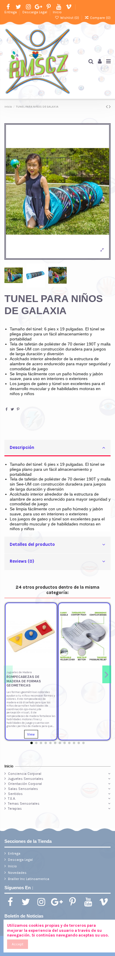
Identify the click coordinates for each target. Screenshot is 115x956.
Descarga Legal (35, 12)
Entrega (11, 12)
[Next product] (110, 106)
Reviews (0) (22, 561)
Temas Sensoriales (24, 803)
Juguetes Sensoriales (25, 779)
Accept (17, 944)
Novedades (17, 873)
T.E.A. (12, 798)
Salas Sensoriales (23, 789)
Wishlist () (69, 18)
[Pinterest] (18, 409)
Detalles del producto (32, 544)
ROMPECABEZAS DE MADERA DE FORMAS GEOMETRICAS (23, 681)
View (31, 734)
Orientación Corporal (25, 784)
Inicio (57, 12)
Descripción (22, 447)
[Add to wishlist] (51, 612)
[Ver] (51, 632)
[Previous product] (107, 106)
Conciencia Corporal (24, 774)
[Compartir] (7, 409)
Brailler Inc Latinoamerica (28, 879)
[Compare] (51, 622)
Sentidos (15, 794)
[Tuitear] (12, 409)
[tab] (57, 448)
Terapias (15, 808)
